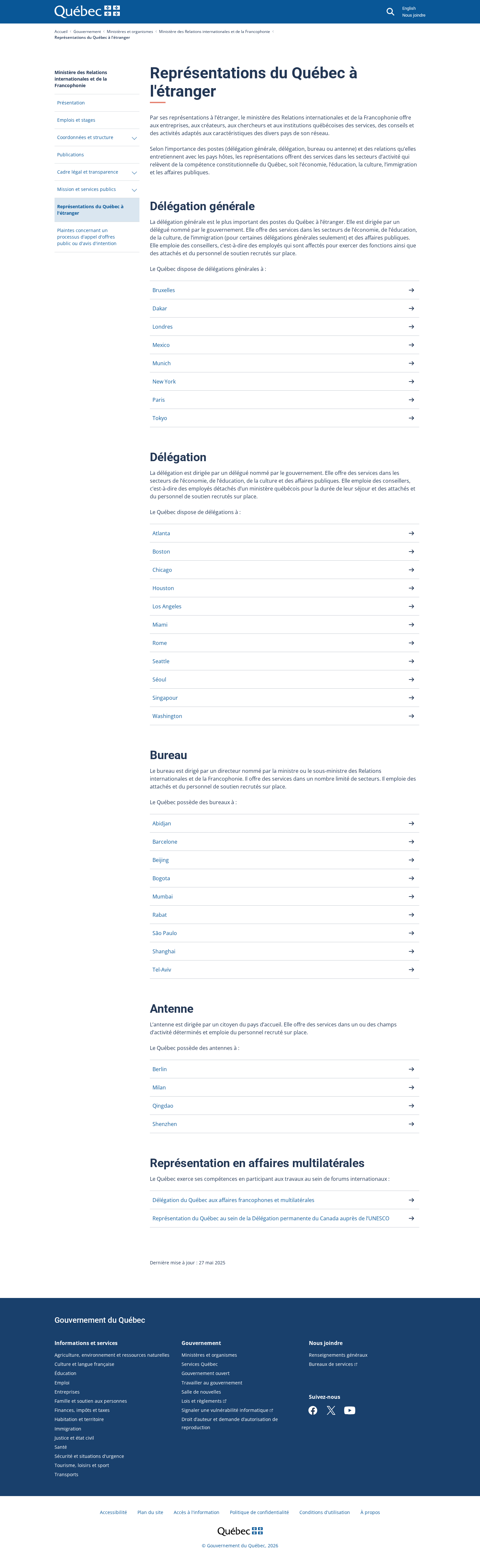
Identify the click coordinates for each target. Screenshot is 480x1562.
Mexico (161, 345)
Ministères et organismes (130, 31)
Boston (161, 551)
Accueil (61, 31)
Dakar (159, 308)
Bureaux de (331, 1364)
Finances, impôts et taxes (82, 1410)
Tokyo (159, 418)
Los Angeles (167, 606)
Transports (66, 1474)
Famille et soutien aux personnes (91, 1401)
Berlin (159, 1069)
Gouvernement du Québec (100, 1320)
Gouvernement (87, 31)
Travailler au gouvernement (212, 1383)
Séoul (159, 679)
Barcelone (164, 841)
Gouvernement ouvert (206, 1373)
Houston (163, 588)
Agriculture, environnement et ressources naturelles (112, 1355)
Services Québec (200, 1364)
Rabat (159, 914)
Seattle (160, 661)
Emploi (62, 1383)
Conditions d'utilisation (324, 1512)
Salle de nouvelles (201, 1392)
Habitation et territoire (79, 1419)
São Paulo (164, 933)
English (409, 8)
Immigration (68, 1429)
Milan (159, 1087)
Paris (158, 399)
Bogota (161, 878)
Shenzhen (164, 1124)
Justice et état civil (74, 1438)
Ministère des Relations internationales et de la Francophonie (214, 31)
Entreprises (67, 1392)
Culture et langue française (84, 1364)
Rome (159, 643)
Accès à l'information (196, 1512)
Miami (160, 624)
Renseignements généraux (338, 1355)
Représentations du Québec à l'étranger (90, 212)
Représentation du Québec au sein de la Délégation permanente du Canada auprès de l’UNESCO (270, 1218)
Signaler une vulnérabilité (225, 1410)
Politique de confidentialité (259, 1512)
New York (164, 381)
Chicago (162, 569)
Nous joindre (413, 15)
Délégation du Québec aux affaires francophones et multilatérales (233, 1200)
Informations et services (86, 1343)
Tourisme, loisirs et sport (82, 1465)
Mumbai (162, 896)
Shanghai (163, 951)
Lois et (202, 1401)
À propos (370, 1512)
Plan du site (150, 1512)
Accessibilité (113, 1512)
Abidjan (161, 823)
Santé (61, 1447)
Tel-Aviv (161, 969)
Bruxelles (163, 290)
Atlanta (161, 533)
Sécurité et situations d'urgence (89, 1456)
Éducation (65, 1373)
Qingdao (162, 1105)
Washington (167, 716)
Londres (162, 326)
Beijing (160, 860)
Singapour (165, 697)
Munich (161, 363)
